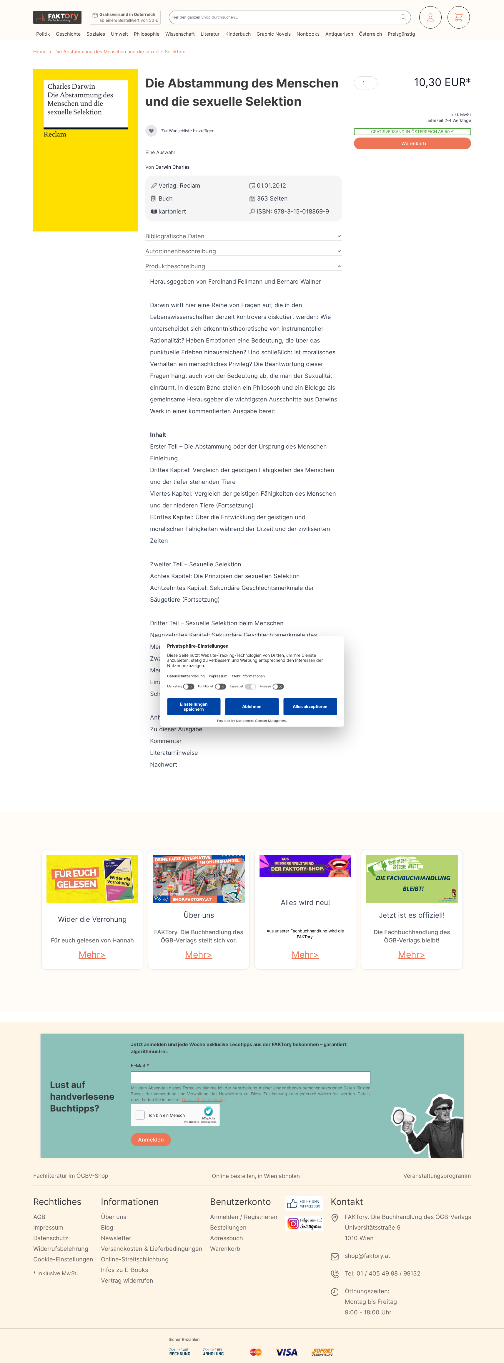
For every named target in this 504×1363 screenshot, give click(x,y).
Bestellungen (228, 1227)
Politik (43, 34)
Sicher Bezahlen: (185, 1339)
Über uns (199, 915)
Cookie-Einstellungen (63, 1259)
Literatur (210, 34)
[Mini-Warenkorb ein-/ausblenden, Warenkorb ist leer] (459, 17)
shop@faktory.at (367, 1255)
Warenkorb (225, 1248)
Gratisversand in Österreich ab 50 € (412, 131)
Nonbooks (308, 34)
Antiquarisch (339, 34)
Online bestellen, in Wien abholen (256, 1176)
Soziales (96, 34)
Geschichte (68, 34)
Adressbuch (226, 1238)
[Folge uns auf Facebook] (304, 1203)
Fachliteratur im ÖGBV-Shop (70, 1175)
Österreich (370, 34)
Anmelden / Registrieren (243, 1216)
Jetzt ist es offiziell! (412, 915)
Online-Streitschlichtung (135, 1259)
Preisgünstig (401, 34)
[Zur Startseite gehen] (57, 17)
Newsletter (116, 1238)
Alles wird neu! (305, 902)
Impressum (48, 1227)
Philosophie (146, 34)
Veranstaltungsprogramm (437, 1175)
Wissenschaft (180, 34)
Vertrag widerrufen (127, 1280)
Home (39, 51)
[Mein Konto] (430, 17)
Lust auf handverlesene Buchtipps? (82, 1096)
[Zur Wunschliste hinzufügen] (151, 131)
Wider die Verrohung (92, 919)
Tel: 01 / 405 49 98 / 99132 (382, 1273)
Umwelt (119, 34)
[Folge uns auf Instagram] (304, 1223)
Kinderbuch (238, 34)
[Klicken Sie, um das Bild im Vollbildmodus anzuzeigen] (85, 150)
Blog (107, 1227)
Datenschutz (50, 1238)
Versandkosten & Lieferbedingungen (151, 1248)
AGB (39, 1216)
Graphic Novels (274, 34)
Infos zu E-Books (124, 1269)
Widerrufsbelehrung (60, 1248)
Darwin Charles (172, 167)
